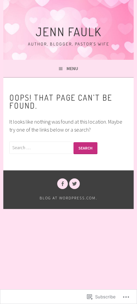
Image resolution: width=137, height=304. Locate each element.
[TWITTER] (74, 183)
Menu (72, 68)
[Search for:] (41, 147)
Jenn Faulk (68, 31)
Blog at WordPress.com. (68, 197)
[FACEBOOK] (62, 183)
